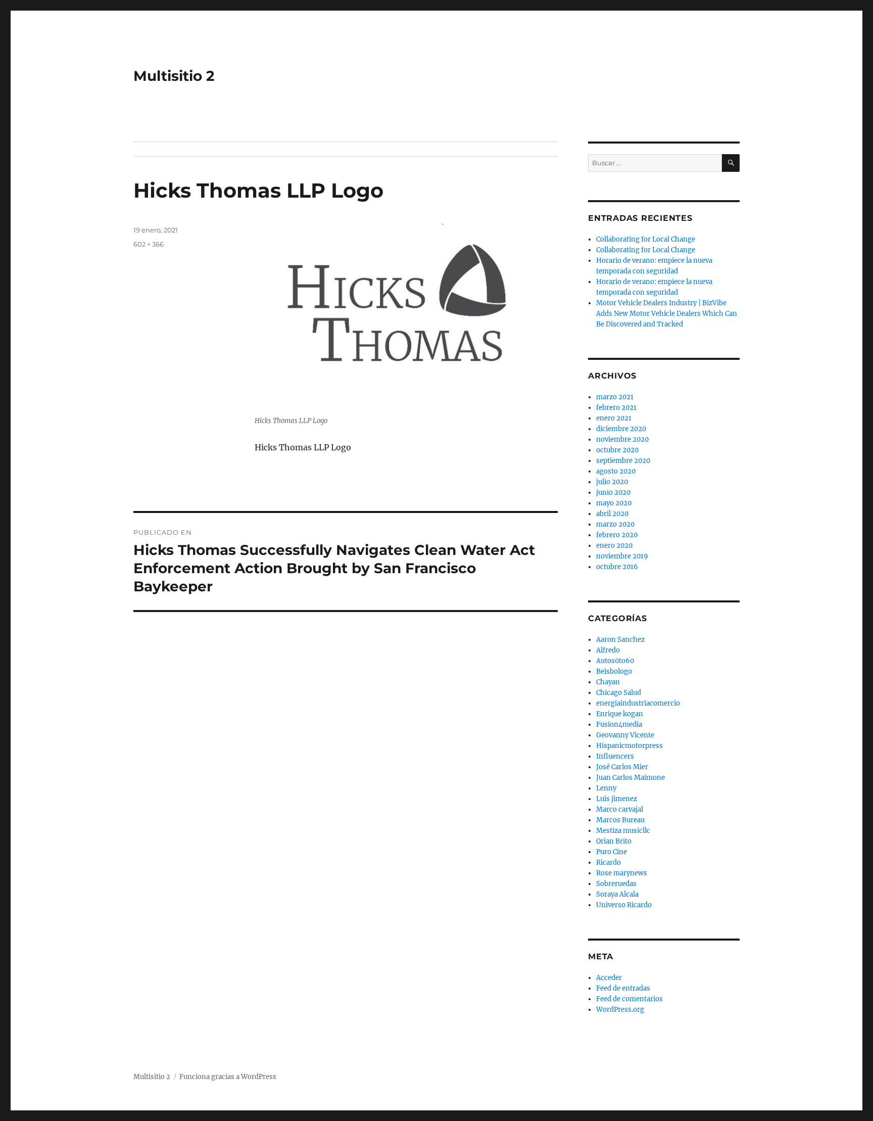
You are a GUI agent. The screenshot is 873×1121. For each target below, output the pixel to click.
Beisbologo (614, 671)
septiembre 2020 (623, 460)
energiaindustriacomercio (638, 703)
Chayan (608, 682)
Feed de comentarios (629, 999)
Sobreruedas (616, 883)
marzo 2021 (615, 397)
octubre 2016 (617, 567)
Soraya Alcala (617, 894)
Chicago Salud (618, 692)
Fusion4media (619, 724)
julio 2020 (612, 482)
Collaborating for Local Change (645, 239)
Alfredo (608, 650)
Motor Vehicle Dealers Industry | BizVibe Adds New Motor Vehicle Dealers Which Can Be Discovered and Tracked (666, 314)
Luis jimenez (616, 799)
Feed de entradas (623, 988)
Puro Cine (611, 852)
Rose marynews (621, 873)
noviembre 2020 (622, 439)
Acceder (609, 977)
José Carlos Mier (622, 767)
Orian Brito (614, 841)
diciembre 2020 (621, 429)
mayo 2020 (614, 503)
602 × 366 (148, 244)
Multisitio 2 (174, 75)
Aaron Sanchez (620, 639)
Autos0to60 (615, 661)
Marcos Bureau (620, 820)
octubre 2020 (617, 450)
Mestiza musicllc (623, 830)
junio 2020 (613, 492)
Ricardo (608, 862)
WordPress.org (620, 1009)
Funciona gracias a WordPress (227, 1076)
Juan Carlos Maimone (630, 777)
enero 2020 (614, 545)
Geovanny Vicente (625, 735)
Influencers (615, 756)
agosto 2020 (616, 471)
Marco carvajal (619, 809)
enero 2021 (614, 418)
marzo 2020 (615, 524)
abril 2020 (612, 513)
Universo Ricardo (624, 905)
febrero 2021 (616, 407)
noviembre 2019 (622, 556)
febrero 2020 (617, 535)
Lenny (606, 788)
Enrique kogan (619, 714)
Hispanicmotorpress (629, 745)
